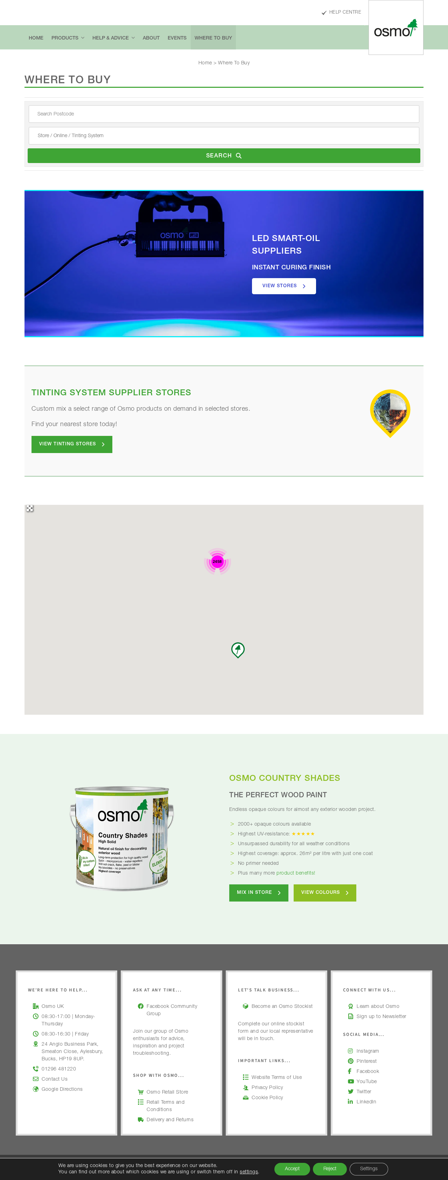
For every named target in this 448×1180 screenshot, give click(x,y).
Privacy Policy (267, 1088)
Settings (369, 1169)
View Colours (320, 893)
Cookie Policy (267, 1098)
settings (249, 1172)
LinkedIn (366, 1102)
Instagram (368, 1051)
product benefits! (295, 873)
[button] (238, 650)
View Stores (279, 286)
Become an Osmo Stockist (282, 1006)
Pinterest (367, 1061)
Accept (292, 1169)
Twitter (364, 1092)
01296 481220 (59, 1069)
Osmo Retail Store (167, 1092)
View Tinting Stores (67, 444)
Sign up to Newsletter (381, 1017)
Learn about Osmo (378, 1006)
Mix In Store (254, 893)
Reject (329, 1169)
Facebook (368, 1071)
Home (205, 63)
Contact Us (55, 1079)
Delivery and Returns (170, 1120)
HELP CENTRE (345, 12)
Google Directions (62, 1089)
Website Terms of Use (277, 1077)
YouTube (367, 1082)
